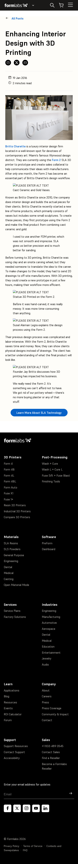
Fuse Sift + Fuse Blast (56, 475)
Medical (8, 573)
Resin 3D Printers (15, 505)
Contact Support (14, 752)
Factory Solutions (15, 617)
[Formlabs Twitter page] (17, 808)
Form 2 (56, 160)
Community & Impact (55, 714)
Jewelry (46, 658)
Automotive (49, 622)
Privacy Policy (11, 846)
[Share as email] (25, 62)
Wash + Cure (50, 463)
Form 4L (9, 475)
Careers (46, 696)
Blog (6, 696)
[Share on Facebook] (8, 62)
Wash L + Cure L (52, 469)
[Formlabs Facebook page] (7, 808)
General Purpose (14, 555)
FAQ (25, 850)
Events (8, 708)
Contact (47, 720)
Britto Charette (15, 146)
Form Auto (10, 487)
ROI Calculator (13, 714)
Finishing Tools (51, 481)
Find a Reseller (51, 758)
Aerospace (48, 629)
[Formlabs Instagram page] (26, 808)
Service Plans (12, 611)
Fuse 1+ (8, 499)
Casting (8, 579)
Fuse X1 (8, 493)
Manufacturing (51, 617)
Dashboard (48, 549)
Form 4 (8, 463)
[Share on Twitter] (17, 62)
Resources (10, 702)
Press (45, 702)
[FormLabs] (16, 5)
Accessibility (12, 758)
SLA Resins (11, 543)
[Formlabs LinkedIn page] (45, 808)
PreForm (47, 543)
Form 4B (9, 469)
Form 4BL (10, 481)
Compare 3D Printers (17, 517)
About (46, 690)
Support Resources (16, 746)
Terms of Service (32, 846)
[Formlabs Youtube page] (36, 808)
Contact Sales (51, 752)
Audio (45, 664)
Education (48, 646)
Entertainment (51, 652)
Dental (8, 567)
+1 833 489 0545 (52, 746)
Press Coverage (51, 708)
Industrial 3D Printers (17, 511)
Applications (11, 690)
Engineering (11, 561)
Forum (8, 720)
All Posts (17, 18)
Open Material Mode (16, 585)
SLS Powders (12, 549)
